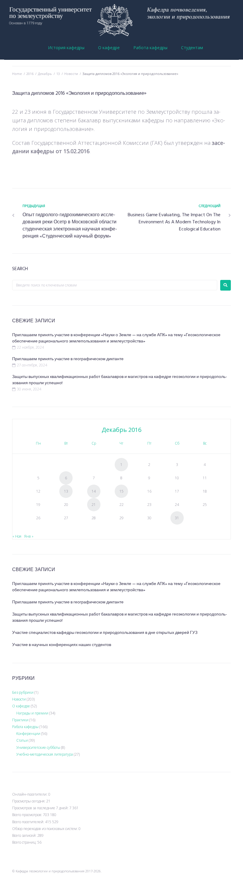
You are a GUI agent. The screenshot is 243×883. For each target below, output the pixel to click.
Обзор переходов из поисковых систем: (45, 828)
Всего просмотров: (27, 814)
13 (58, 73)
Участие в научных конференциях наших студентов (61, 645)
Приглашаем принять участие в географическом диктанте (68, 359)
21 (94, 504)
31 (177, 517)
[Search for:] (114, 285)
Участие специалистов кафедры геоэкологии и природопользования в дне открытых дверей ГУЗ (104, 632)
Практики (20, 719)
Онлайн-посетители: (30, 794)
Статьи (22, 740)
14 (94, 491)
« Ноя (16, 536)
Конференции (28, 733)
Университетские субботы (38, 747)
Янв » (28, 536)
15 (121, 491)
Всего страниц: (24, 842)
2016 (29, 73)
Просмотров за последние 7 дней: (40, 807)
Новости (71, 73)
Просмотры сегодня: (29, 801)
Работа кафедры (25, 726)
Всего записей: (24, 835)
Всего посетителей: (28, 821)
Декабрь (45, 73)
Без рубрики (22, 692)
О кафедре (21, 706)
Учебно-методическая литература (44, 754)
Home (17, 73)
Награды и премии (32, 713)
